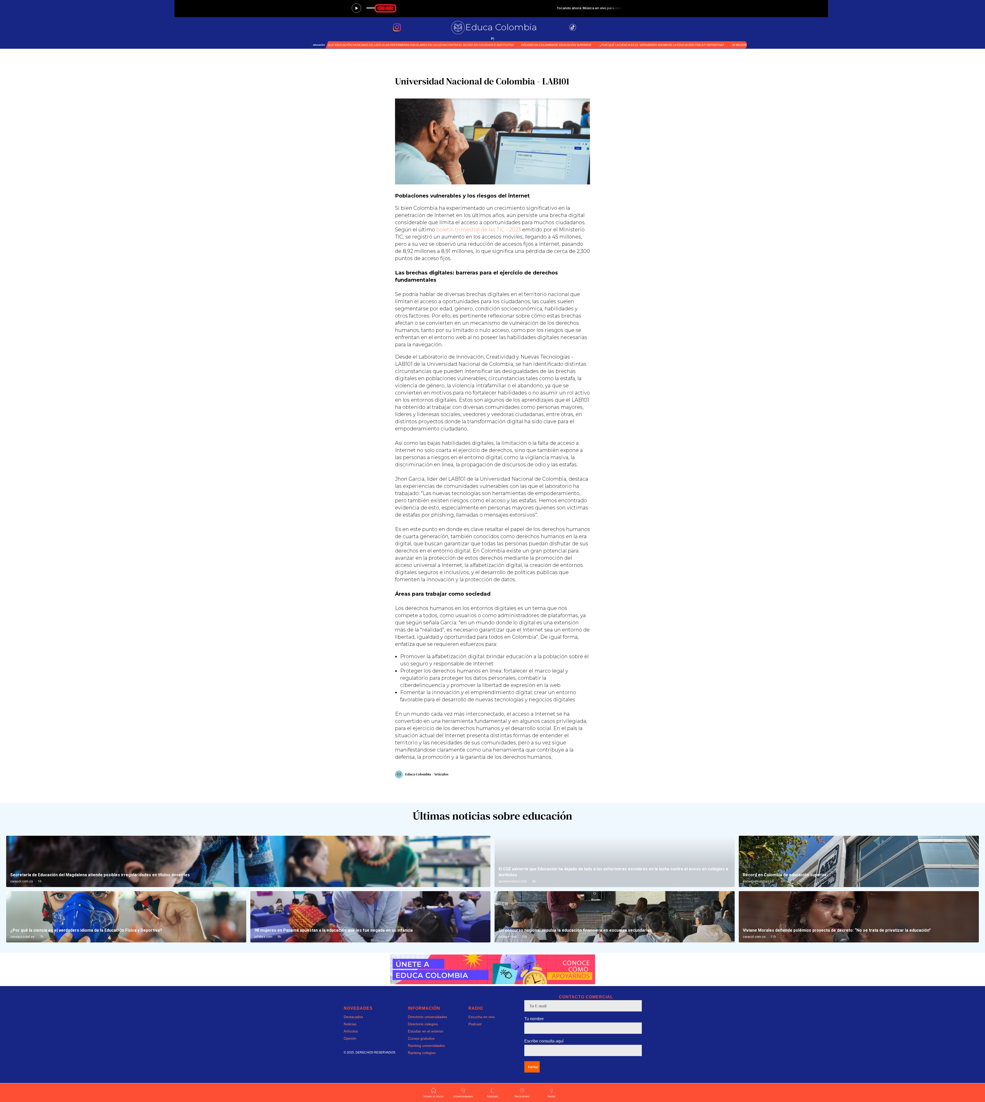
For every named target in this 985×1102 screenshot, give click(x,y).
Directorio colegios (423, 1024)
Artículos (351, 1031)
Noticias (350, 1024)
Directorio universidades (427, 1017)
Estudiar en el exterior (426, 1031)
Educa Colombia (501, 27)
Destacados (353, 1017)
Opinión (350, 1038)
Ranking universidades (426, 1046)
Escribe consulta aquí (544, 1041)
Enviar (533, 1066)
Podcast (474, 1024)
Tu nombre (534, 1019)
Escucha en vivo (481, 1017)
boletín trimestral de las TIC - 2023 (478, 230)
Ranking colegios (422, 1053)
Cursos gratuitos (421, 1038)
